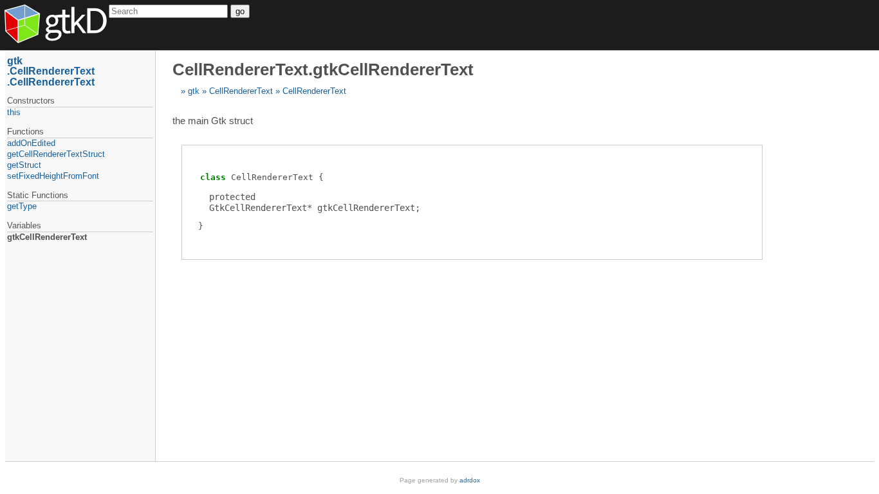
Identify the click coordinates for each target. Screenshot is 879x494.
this (14, 112)
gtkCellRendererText (47, 237)
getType (22, 206)
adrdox (469, 480)
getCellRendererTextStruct (56, 154)
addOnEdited (31, 143)
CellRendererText (241, 91)
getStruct (24, 165)
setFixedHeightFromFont (53, 176)
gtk (193, 91)
